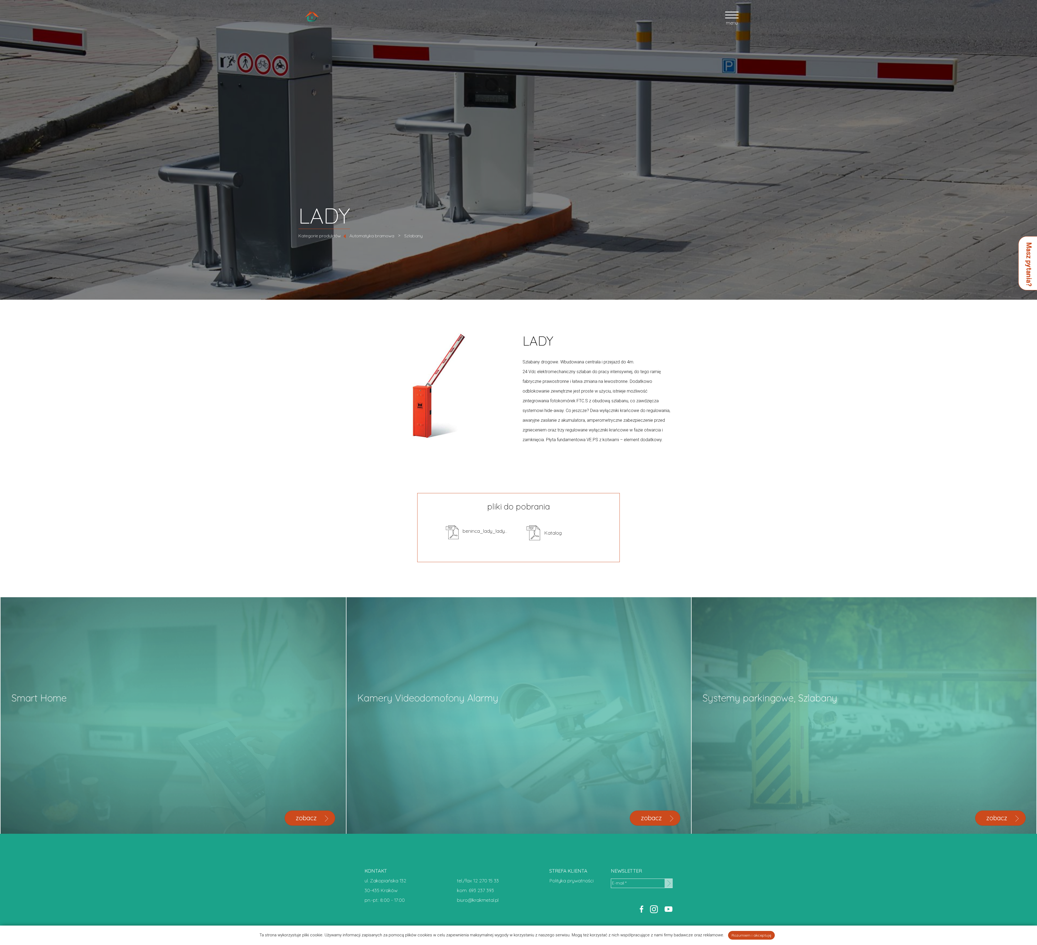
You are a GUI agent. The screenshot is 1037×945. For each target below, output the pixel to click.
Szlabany (413, 235)
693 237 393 (481, 890)
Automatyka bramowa (371, 235)
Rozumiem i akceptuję (751, 935)
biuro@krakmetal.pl (478, 900)
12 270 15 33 (486, 881)
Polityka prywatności (571, 881)
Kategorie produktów (319, 235)
